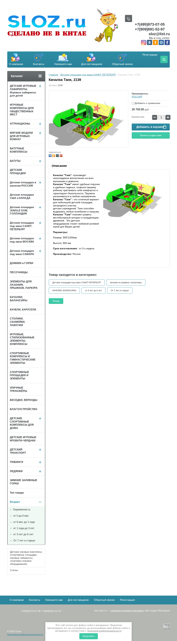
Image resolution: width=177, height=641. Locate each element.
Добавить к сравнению (147, 103)
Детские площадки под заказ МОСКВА (22, 240)
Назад (56, 301)
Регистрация (149, 54)
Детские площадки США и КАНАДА (22, 196)
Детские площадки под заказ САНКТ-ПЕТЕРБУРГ (88, 74)
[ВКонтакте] (50, 155)
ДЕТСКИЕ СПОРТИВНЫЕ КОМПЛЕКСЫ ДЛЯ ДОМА (22, 423)
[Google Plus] (61, 155)
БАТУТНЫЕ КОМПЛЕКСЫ (18, 150)
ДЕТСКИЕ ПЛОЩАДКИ (18, 171)
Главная (53, 74)
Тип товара (17, 492)
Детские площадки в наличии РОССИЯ (23, 184)
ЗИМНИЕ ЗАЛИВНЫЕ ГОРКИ (23, 482)
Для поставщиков (91, 64)
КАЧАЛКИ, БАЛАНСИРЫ (64, 290)
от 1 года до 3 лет (23, 528)
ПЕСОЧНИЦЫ (19, 272)
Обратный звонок (122, 64)
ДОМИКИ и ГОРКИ (21, 263)
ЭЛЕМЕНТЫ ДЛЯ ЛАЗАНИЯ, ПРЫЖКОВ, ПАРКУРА (24, 284)
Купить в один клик (150, 135)
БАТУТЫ (15, 160)
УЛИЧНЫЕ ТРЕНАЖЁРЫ (18, 389)
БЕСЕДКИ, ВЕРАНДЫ (23, 399)
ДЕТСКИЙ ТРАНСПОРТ (18, 451)
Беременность (21, 509)
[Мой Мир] (58, 155)
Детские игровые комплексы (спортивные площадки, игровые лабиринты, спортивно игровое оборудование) (26, 557)
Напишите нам (63, 64)
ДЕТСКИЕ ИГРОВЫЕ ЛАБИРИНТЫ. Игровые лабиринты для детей (23, 90)
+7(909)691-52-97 (150, 29)
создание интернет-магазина (126, 610)
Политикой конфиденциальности (104, 631)
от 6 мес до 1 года (24, 521)
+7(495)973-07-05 (150, 24)
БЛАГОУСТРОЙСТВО (23, 409)
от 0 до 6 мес (21, 515)
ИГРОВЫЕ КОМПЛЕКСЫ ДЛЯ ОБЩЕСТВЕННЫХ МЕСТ (22, 109)
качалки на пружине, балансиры (126, 282)
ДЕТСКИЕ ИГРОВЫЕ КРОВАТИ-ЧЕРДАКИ (23, 439)
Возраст (15, 501)
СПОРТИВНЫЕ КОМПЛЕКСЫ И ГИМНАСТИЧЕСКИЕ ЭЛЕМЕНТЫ (22, 358)
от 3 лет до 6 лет (93, 290)
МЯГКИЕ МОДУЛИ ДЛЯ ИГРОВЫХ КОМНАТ (21, 136)
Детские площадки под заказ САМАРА (22, 252)
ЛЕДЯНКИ (16, 471)
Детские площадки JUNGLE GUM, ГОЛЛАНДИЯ (22, 210)
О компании (16, 64)
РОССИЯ (137, 96)
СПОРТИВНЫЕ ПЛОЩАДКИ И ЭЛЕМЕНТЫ (19, 375)
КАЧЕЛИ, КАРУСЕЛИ (23, 309)
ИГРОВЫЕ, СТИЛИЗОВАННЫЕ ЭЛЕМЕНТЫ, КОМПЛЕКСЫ (22, 339)
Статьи (14, 570)
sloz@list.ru (159, 34)
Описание (59, 166)
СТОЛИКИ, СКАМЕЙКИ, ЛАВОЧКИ (17, 322)
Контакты (38, 64)
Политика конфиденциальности (25, 634)
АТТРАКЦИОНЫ (20, 123)
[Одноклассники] (54, 155)
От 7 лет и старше (120, 290)
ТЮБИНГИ (16, 461)
